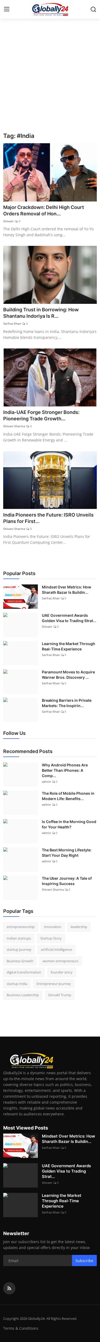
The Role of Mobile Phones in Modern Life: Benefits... (68, 796)
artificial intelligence (56, 949)
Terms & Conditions (20, 1328)
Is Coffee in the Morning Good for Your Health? (69, 824)
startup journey (19, 949)
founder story (62, 972)
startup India (17, 983)
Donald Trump (59, 994)
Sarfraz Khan (12, 323)
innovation (52, 926)
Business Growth (20, 961)
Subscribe (84, 1260)
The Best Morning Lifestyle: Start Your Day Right (66, 853)
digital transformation (24, 972)
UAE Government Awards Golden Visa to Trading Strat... (69, 618)
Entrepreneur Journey (54, 983)
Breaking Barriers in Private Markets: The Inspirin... (66, 703)
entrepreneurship (21, 926)
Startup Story (51, 938)
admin (46, 781)
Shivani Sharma (14, 426)
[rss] (9, 1288)
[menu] (6, 9)
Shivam (8, 221)
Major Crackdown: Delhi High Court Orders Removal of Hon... (43, 210)
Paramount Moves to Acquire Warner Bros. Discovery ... (68, 675)
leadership (79, 926)
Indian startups (19, 938)
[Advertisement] (50, 79)
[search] (93, 9)
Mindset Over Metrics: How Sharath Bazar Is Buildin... (66, 590)
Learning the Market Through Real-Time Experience (68, 646)
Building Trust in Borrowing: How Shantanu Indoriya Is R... (41, 313)
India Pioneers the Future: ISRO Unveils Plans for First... (48, 518)
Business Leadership (23, 994)
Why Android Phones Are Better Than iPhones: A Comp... (65, 770)
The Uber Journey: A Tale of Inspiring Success (67, 881)
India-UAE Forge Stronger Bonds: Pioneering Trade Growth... (41, 415)
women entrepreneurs (60, 961)
